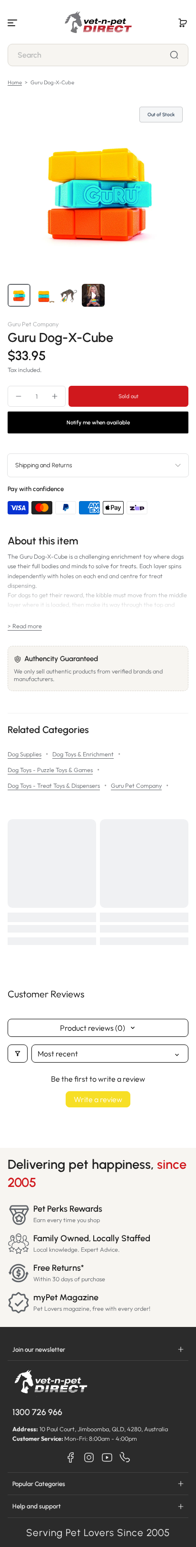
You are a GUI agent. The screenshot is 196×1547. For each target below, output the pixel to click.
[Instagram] (89, 1457)
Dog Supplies (24, 754)
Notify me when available (98, 422)
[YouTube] (107, 1457)
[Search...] (174, 54)
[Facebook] (71, 1457)
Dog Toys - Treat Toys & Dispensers (54, 785)
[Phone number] (125, 1457)
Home (15, 82)
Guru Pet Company (136, 785)
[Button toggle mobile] (13, 23)
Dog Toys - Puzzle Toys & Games (50, 770)
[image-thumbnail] (19, 295)
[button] (182, 23)
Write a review (98, 1099)
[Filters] (18, 1054)
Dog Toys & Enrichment (83, 754)
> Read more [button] (25, 626)
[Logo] (98, 23)
